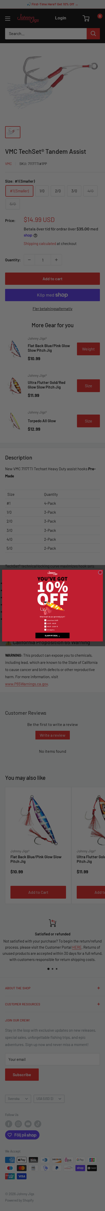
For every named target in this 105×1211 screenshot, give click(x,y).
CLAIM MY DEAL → (52, 635)
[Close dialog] (100, 572)
